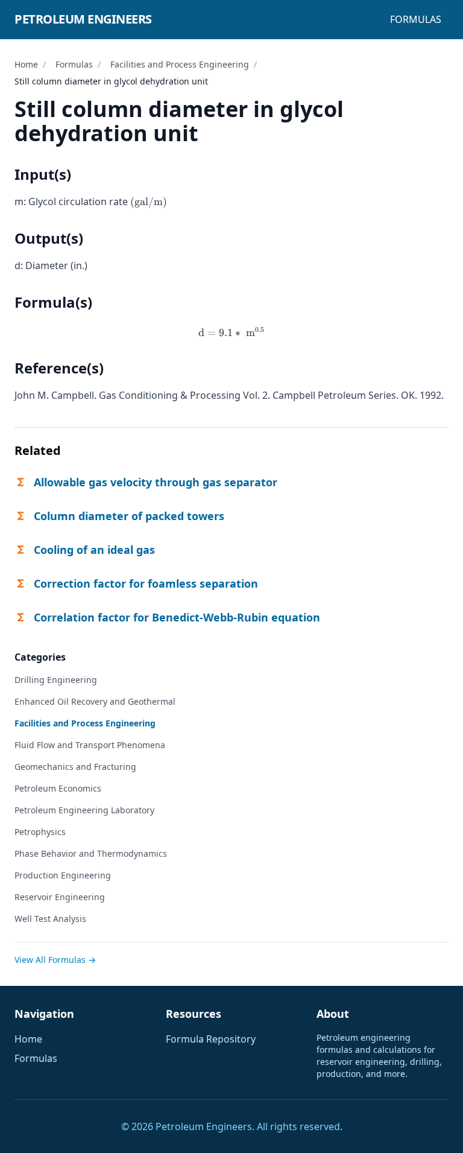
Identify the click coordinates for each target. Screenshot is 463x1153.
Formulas (415, 19)
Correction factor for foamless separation (146, 583)
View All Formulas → (55, 959)
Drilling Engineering (55, 679)
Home (26, 64)
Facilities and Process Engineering (179, 64)
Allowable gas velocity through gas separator (155, 482)
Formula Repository (211, 1039)
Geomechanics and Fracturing (75, 766)
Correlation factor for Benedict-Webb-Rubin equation (177, 617)
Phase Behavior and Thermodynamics (90, 853)
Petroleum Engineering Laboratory (84, 810)
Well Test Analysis (50, 918)
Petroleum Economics (57, 788)
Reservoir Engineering (59, 897)
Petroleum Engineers (83, 19)
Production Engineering (62, 875)
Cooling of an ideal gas (94, 549)
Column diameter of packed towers (129, 516)
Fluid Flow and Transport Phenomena (89, 745)
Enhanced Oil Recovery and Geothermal (94, 701)
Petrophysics (40, 831)
